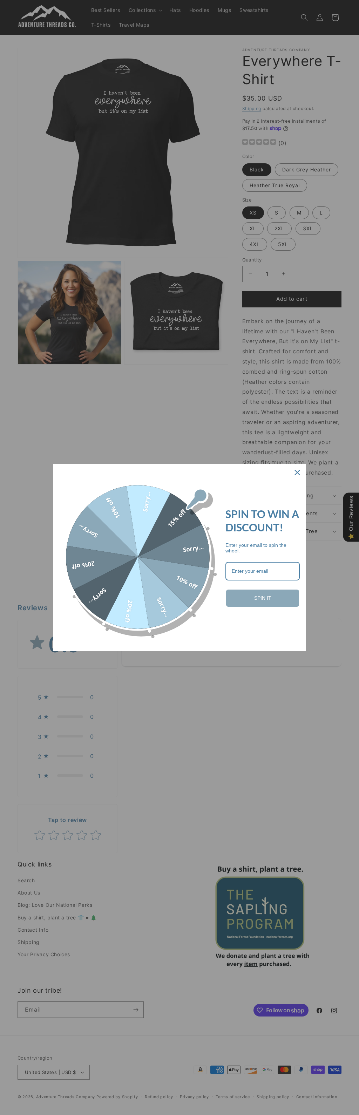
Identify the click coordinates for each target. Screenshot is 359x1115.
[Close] (297, 472)
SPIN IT (262, 598)
